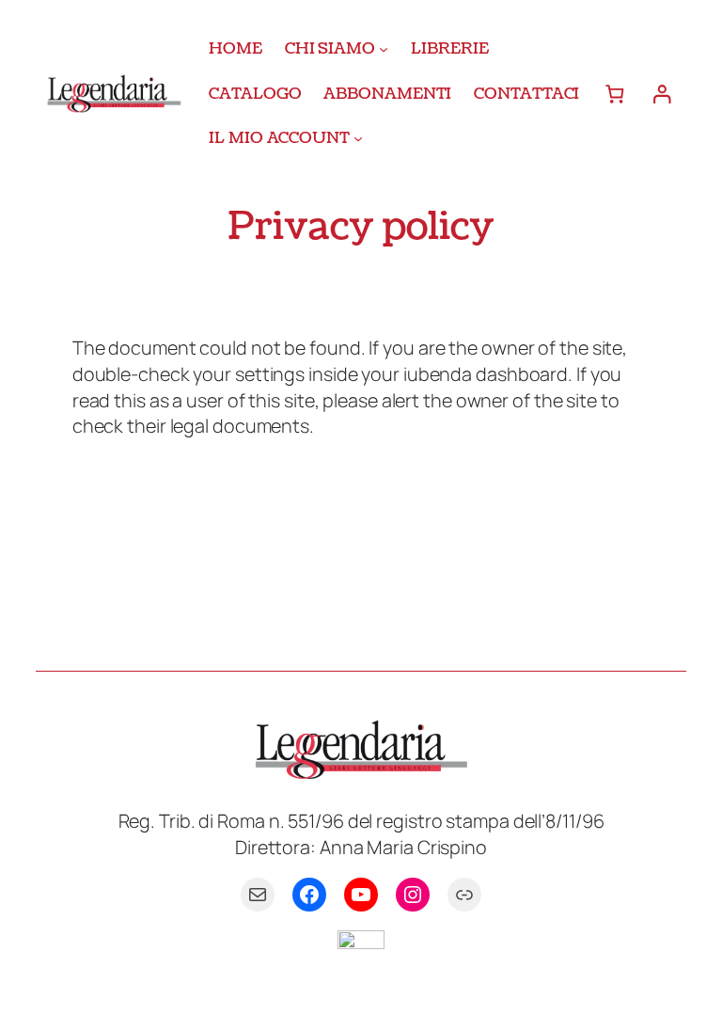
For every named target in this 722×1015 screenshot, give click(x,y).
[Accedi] (661, 94)
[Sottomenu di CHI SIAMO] (383, 49)
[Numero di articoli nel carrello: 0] (614, 94)
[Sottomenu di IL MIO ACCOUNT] (358, 138)
